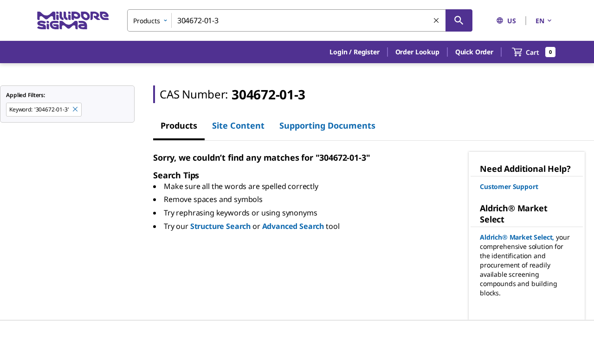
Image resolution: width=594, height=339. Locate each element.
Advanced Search (293, 226)
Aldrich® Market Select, (517, 237)
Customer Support (509, 186)
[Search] (459, 20)
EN (540, 20)
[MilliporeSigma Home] (73, 21)
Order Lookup (417, 51)
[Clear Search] (436, 21)
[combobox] (299, 20)
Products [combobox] (146, 20)
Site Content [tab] (238, 125)
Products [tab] (179, 125)
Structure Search (220, 226)
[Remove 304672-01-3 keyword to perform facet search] (75, 109)
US (511, 20)
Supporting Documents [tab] (327, 125)
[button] (354, 52)
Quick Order (474, 51)
